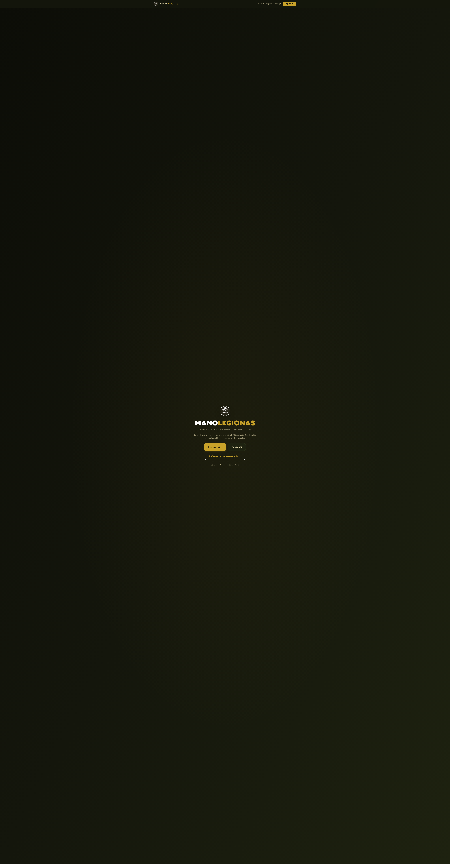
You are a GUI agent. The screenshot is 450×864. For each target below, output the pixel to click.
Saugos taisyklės (217, 465)
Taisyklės (269, 4)
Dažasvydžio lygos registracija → (225, 456)
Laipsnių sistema (233, 465)
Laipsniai (260, 4)
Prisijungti (277, 4)
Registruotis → (215, 447)
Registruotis (289, 4)
